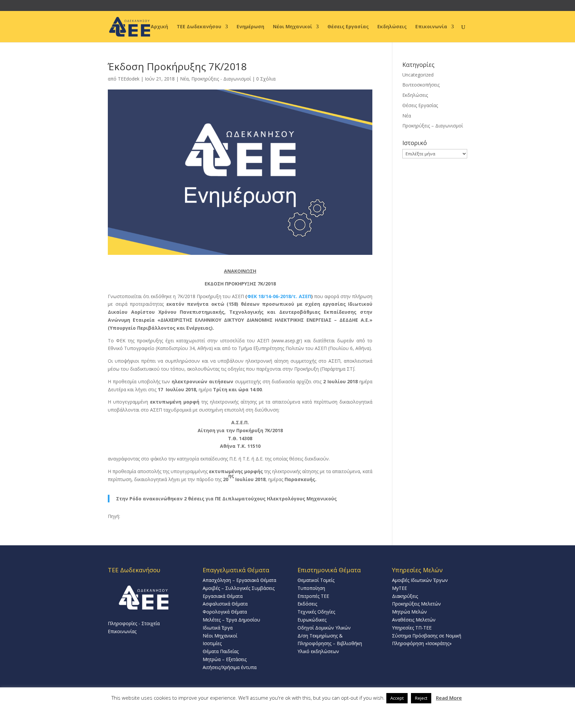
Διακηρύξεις (405, 596)
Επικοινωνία (431, 27)
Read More (449, 697)
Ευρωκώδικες (311, 620)
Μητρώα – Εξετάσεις (225, 659)
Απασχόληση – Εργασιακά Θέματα (239, 580)
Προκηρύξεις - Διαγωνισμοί (221, 79)
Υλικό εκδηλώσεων (318, 651)
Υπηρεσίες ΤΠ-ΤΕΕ (412, 627)
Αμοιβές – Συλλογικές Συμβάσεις (239, 588)
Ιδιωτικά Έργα (218, 627)
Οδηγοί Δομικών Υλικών (324, 627)
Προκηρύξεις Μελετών (416, 604)
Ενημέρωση (250, 27)
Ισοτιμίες (212, 643)
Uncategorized (418, 75)
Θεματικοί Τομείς (315, 580)
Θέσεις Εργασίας (348, 27)
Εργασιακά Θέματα (223, 596)
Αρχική (159, 27)
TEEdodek (128, 79)
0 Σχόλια (266, 79)
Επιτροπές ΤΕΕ (313, 596)
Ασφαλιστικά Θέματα (225, 604)
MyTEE (399, 588)
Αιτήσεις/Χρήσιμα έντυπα (230, 667)
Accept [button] (397, 698)
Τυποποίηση (311, 588)
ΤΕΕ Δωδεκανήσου (199, 27)
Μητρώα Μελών (409, 612)
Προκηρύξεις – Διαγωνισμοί (432, 125)
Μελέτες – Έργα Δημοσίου (231, 620)
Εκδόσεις (307, 604)
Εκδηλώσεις (392, 27)
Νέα (184, 79)
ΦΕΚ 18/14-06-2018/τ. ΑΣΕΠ (279, 296)
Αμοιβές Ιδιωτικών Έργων (420, 580)
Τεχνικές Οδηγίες (316, 612)
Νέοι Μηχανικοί (292, 27)
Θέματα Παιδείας (221, 651)
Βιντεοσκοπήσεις (421, 85)
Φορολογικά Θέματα (225, 612)
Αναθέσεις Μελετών (414, 620)
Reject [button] (421, 698)
